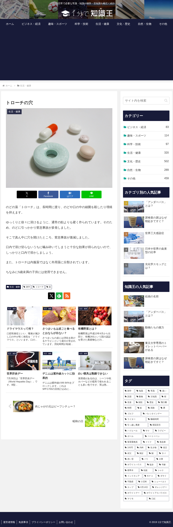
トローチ (39, 287)
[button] (166, 100)
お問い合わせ (66, 522)
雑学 (28, 287)
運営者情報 (9, 522)
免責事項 (23, 522)
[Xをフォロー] (51, 295)
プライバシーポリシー (43, 522)
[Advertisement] (86, 56)
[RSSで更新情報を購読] (67, 295)
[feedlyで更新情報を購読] (59, 295)
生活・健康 (15, 287)
